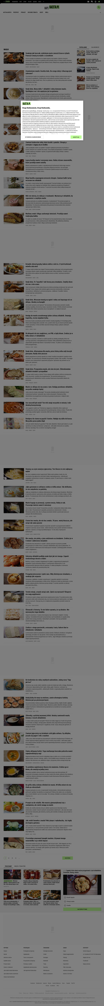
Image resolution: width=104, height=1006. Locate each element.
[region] (52, 120)
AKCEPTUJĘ (76, 137)
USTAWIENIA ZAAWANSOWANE (33, 137)
